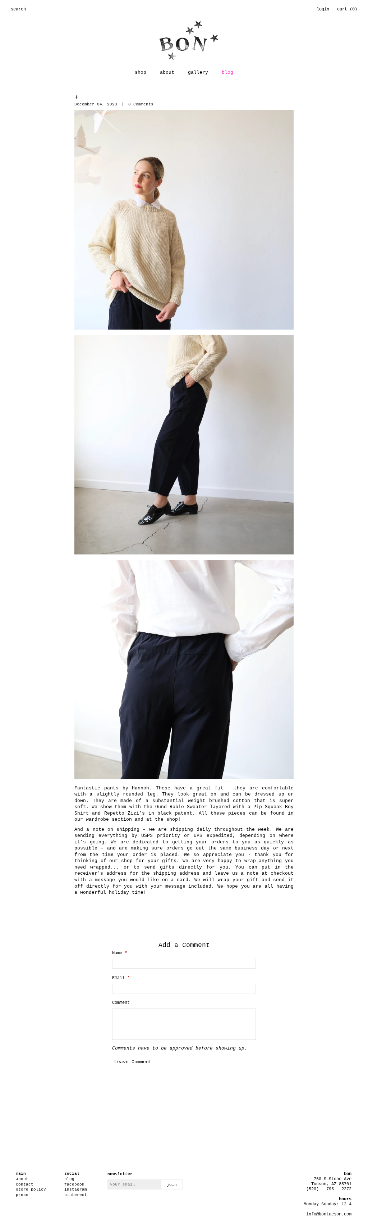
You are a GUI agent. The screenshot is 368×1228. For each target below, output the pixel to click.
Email (121, 977)
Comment (121, 1002)
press (22, 1195)
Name (119, 953)
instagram (75, 1189)
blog (227, 72)
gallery (198, 72)
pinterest (75, 1195)
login (323, 9)
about (167, 72)
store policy (31, 1189)
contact (24, 1184)
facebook (74, 1184)
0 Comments (140, 104)
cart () (347, 9)
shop (140, 72)
